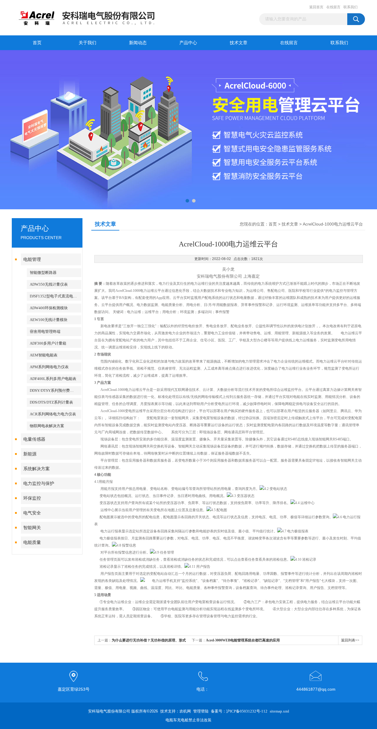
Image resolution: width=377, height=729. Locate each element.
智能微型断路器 (43, 272)
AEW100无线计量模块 (48, 319)
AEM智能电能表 (43, 355)
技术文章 (238, 42)
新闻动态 (138, 42)
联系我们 (350, 7)
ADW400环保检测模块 (49, 308)
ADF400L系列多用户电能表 (53, 378)
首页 (37, 42)
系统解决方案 (36, 468)
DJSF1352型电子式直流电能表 (55, 296)
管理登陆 (201, 711)
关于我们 (87, 42)
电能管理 (32, 259)
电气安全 (32, 513)
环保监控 (32, 498)
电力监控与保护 (38, 483)
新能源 (30, 454)
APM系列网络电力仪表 (49, 367)
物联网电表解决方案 (47, 426)
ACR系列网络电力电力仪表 (53, 414)
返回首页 (316, 7)
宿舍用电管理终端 (45, 331)
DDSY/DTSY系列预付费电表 (53, 390)
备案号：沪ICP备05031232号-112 (239, 711)
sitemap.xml (279, 711)
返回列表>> (350, 640)
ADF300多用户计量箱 (48, 343)
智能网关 (32, 527)
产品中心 (188, 42)
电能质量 (32, 542)
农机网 (185, 711)
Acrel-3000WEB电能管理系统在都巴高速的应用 (243, 640)
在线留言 (333, 7)
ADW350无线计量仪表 (49, 284)
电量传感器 (34, 439)
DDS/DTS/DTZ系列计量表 (51, 402)
